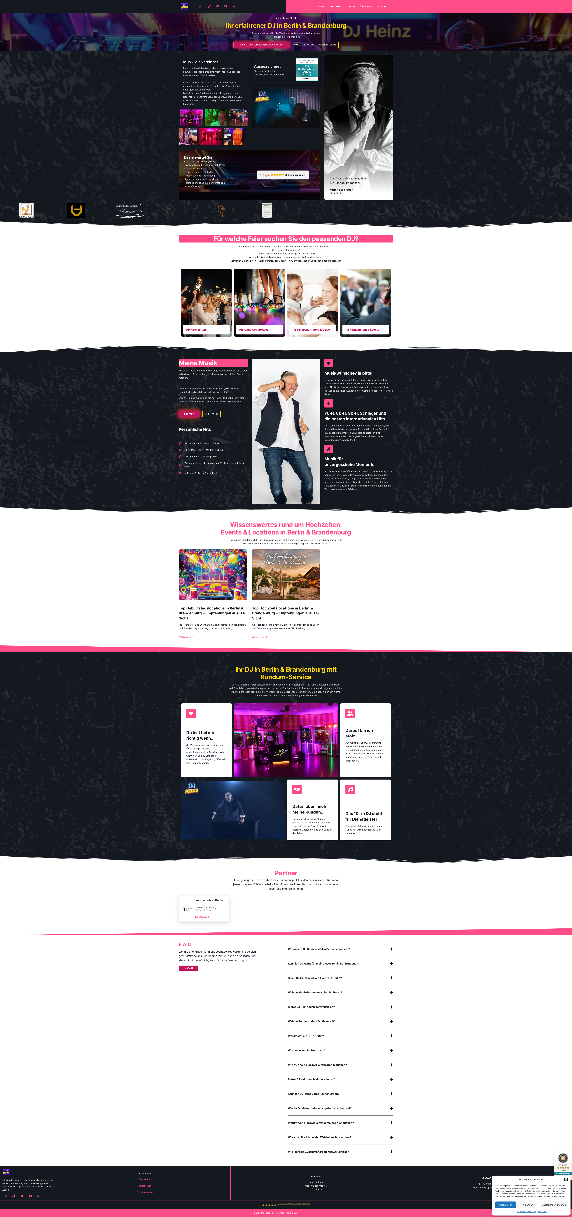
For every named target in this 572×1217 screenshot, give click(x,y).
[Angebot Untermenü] (342, 7)
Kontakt (383, 6)
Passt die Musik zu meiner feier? (315, 44)
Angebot (335, 6)
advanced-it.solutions (308, 1213)
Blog (352, 6)
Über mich (366, 6)
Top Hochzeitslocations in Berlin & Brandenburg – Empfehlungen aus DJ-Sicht (285, 613)
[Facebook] (226, 6)
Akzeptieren (505, 1204)
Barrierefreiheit (145, 1192)
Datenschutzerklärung (526, 1211)
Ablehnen (528, 1204)
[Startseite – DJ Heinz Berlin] (184, 6)
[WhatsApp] (201, 6)
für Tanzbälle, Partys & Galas (311, 329)
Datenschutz (145, 1179)
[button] (566, 1179)
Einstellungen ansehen (553, 1204)
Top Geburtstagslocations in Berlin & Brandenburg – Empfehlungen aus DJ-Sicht (212, 613)
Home (321, 6)
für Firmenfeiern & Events (362, 329)
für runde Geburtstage (254, 329)
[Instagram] (234, 6)
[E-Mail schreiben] (218, 6)
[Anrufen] (209, 6)
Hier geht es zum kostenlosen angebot (261, 45)
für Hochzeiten (196, 329)
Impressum (542, 1211)
